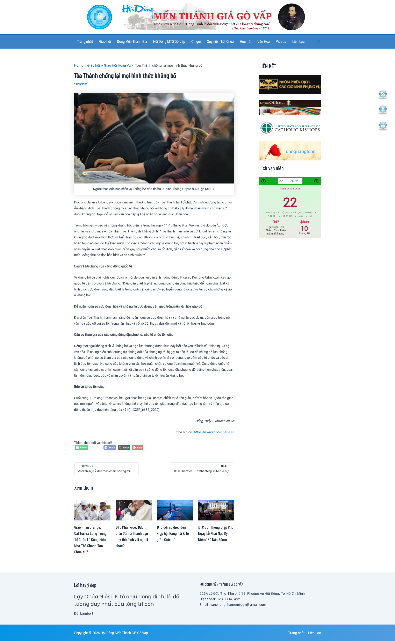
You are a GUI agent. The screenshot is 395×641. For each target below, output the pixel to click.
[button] (319, 41)
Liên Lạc (314, 633)
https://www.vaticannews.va (214, 432)
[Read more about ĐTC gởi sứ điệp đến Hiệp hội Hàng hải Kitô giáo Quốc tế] (175, 510)
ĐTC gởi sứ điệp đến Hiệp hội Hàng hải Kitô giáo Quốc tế (173, 533)
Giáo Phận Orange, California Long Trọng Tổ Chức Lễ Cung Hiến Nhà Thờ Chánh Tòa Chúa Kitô (90, 539)
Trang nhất (296, 633)
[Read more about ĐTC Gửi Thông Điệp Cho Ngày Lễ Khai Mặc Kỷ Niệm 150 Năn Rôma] (216, 510)
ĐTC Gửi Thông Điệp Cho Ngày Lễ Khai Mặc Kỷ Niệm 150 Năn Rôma (216, 533)
